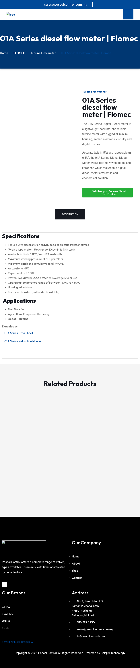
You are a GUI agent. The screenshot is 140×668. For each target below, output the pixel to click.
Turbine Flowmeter (43, 53)
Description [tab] (70, 214)
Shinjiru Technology (113, 653)
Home (4, 53)
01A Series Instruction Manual (22, 341)
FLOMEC (19, 53)
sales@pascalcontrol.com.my (65, 4)
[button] (3, 442)
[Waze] (4, 584)
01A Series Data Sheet (18, 333)
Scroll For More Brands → (17, 642)
